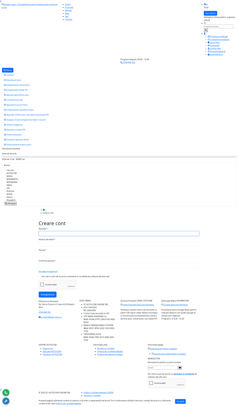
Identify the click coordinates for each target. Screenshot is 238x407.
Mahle (9, 194)
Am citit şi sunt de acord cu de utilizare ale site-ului (172, 375)
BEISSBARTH (12, 179)
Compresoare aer (14, 100)
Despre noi (48, 348)
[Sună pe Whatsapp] (1, 389)
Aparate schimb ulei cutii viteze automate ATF (27, 114)
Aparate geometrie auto (17, 95)
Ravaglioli (11, 200)
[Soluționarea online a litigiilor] (162, 348)
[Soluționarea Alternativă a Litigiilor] (169, 353)
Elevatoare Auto (13, 80)
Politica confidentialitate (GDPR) (98, 392)
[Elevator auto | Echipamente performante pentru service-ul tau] (29, 6)
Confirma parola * (47, 260)
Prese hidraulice (14, 134)
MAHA (9, 176)
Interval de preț (9, 153)
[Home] (44, 209)
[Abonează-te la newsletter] (180, 367)
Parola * (42, 250)
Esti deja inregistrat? (48, 271)
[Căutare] (205, 23)
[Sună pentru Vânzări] (5, 392)
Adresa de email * (47, 239)
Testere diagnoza (14, 124)
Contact (10, 75)
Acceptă (180, 401)
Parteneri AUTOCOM (52, 354)
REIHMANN (12, 182)
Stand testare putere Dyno (18, 144)
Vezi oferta (210, 13)
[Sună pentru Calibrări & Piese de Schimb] (5, 401)
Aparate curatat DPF (15, 129)
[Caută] (206, 30)
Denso (10, 197)
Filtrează (11, 203)
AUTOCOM (12, 173)
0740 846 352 (128, 62)
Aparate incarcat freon (17, 104)
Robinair (11, 191)
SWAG (9, 185)
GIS (8, 188)
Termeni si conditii (105, 348)
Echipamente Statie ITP (17, 90)
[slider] (119, 157)
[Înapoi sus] (0, 1)
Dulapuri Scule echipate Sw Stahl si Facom (26, 119)
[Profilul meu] (205, 33)
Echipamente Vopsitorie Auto (20, 109)
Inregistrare (47, 294)
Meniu (8, 70)
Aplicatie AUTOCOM (52, 351)
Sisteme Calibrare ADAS (17, 139)
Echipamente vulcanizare (18, 85)
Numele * (43, 228)
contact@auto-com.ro (51, 317)
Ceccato (10, 170)
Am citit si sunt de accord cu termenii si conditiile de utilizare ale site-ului (75, 276)
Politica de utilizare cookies (110, 354)
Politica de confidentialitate (110, 351)
